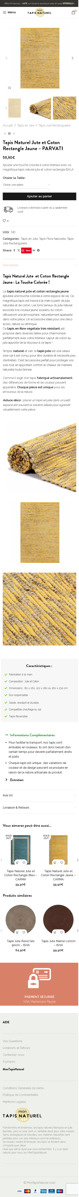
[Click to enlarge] (10, 88)
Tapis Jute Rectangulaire (54, 125)
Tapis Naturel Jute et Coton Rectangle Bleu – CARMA (20, 875)
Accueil (8, 125)
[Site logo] (39, 12)
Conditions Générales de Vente (23, 1088)
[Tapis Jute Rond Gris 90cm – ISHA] (21, 920)
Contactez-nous (13, 1055)
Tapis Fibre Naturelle (52, 238)
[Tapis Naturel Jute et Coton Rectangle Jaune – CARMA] (58, 850)
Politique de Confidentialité (20, 1095)
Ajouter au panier (39, 196)
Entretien (17, 779)
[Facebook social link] (14, 250)
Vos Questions (12, 1041)
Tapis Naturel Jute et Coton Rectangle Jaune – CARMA (58, 875)
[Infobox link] (39, 984)
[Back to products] (9, 134)
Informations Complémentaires (32, 735)
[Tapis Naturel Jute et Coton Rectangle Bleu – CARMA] (21, 850)
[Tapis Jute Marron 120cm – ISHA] (58, 920)
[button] (6, 58)
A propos (9, 1061)
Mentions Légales (14, 1102)
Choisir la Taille (14, 178)
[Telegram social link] (38, 250)
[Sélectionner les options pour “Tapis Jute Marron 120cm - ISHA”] (55, 932)
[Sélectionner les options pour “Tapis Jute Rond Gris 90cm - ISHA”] (17, 932)
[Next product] (14, 134)
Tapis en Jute (25, 125)
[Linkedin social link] (34, 250)
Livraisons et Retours (16, 1048)
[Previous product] (5, 134)
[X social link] (18, 250)
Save (28, 250)
